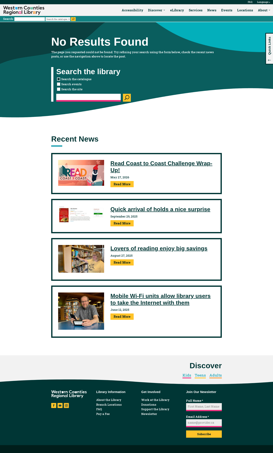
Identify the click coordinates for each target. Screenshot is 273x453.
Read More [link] (122, 184)
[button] (269, 49)
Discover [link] (155, 10)
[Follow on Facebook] (53, 405)
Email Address (197, 417)
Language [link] (262, 2)
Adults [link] (215, 375)
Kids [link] (186, 375)
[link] (23, 10)
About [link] (262, 10)
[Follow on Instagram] (66, 405)
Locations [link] (245, 10)
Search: (8, 19)
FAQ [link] (250, 2)
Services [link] (196, 10)
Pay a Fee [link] (103, 414)
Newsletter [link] (149, 414)
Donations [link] (148, 404)
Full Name (194, 400)
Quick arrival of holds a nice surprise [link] (160, 209)
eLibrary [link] (177, 10)
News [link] (211, 10)
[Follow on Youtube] (60, 405)
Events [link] (226, 10)
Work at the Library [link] (155, 400)
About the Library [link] (108, 400)
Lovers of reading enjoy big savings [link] (158, 248)
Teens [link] (200, 375)
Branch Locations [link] (109, 404)
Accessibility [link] (132, 10)
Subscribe (204, 434)
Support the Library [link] (155, 409)
